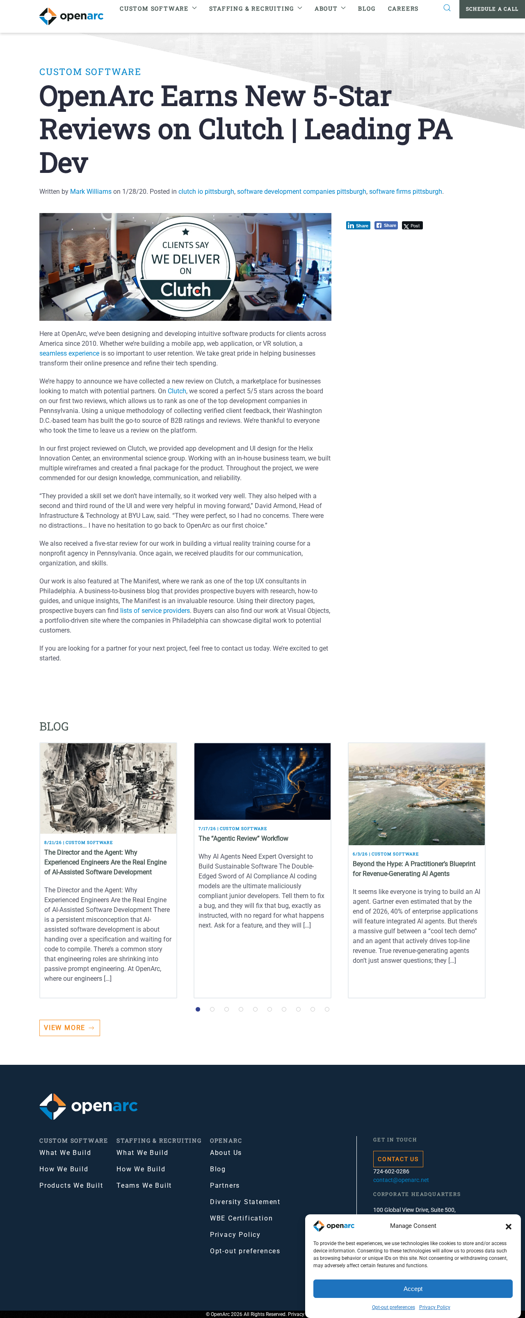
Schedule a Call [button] (492, 8)
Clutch (177, 391)
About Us (226, 1153)
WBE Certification (241, 1218)
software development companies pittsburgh (301, 191)
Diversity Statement (245, 1202)
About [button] (326, 8)
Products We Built (71, 1185)
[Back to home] (76, 16)
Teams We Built (144, 1185)
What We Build (65, 1153)
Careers (403, 8)
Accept (413, 1288)
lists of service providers (155, 611)
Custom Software (90, 71)
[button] (508, 1226)
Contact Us (398, 1159)
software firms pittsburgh (405, 191)
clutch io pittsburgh (206, 191)
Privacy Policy (434, 1307)
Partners (225, 1185)
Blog (366, 8)
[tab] (198, 1009)
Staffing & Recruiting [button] (251, 8)
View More (64, 1028)
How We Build (64, 1169)
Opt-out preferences (393, 1307)
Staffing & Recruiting (159, 1140)
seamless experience (69, 353)
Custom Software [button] (154, 8)
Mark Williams (91, 191)
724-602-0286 (391, 1171)
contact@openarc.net (401, 1180)
